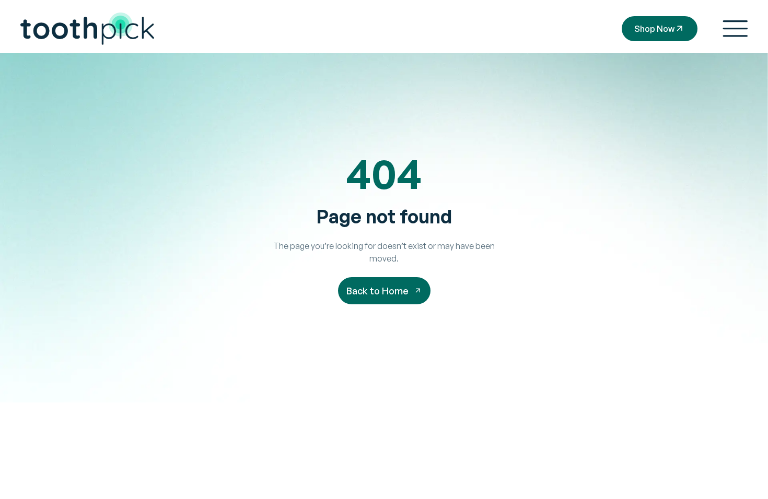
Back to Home (377, 290)
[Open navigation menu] (735, 28)
